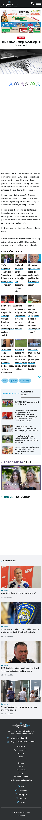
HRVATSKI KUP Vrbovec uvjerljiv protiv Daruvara (27, 403)
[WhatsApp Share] (32, 84)
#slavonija (25, 380)
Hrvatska (21, 38)
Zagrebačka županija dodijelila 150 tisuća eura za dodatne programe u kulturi (26, 428)
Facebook (23, 791)
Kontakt (21, 773)
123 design (21, 815)
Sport (21, 757)
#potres (13, 380)
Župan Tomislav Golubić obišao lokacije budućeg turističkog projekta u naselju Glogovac (26, 439)
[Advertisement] (21, 108)
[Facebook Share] (16, 84)
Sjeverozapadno (21, 750)
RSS (22, 787)
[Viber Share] (22, 84)
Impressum (21, 770)
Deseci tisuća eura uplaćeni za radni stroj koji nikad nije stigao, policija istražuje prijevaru (27, 450)
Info (21, 766)
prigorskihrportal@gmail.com (23, 741)
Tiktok (22, 802)
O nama (21, 763)
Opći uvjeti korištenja (21, 777)
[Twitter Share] (27, 84)
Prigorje (21, 753)
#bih (4, 380)
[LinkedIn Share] (38, 84)
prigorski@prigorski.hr (20, 738)
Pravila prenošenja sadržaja (21, 780)
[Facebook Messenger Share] (11, 84)
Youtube (22, 798)
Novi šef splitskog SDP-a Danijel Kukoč (18, 593)
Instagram (22, 795)
